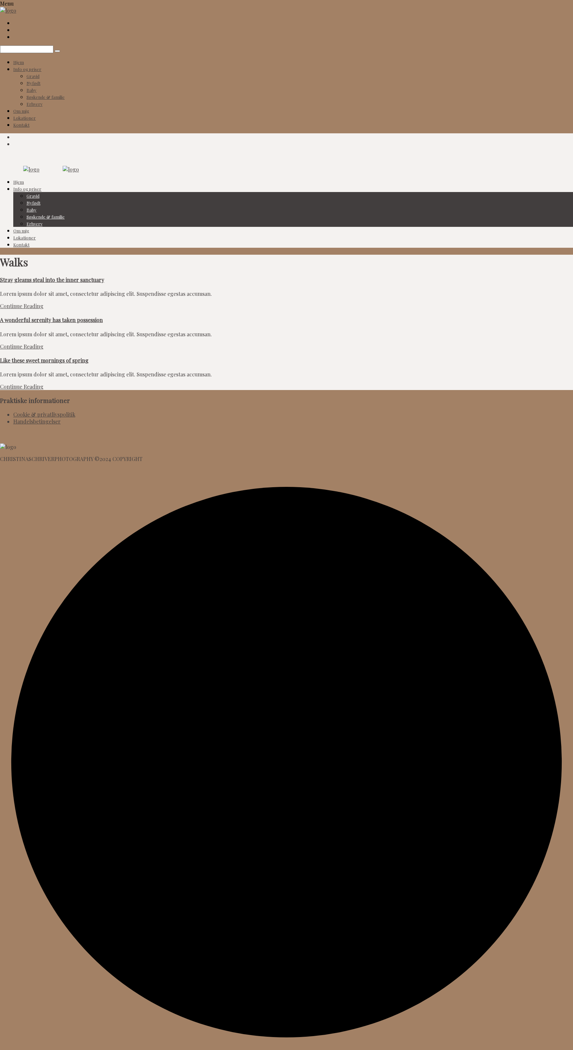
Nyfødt (33, 83)
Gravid (33, 76)
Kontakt (21, 125)
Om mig (21, 111)
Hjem (18, 62)
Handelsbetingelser (37, 421)
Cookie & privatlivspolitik (44, 414)
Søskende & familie (46, 97)
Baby (31, 90)
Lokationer (24, 118)
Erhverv (34, 104)
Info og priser (27, 69)
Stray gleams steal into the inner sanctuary (52, 279)
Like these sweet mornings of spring (44, 360)
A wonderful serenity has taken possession (51, 319)
